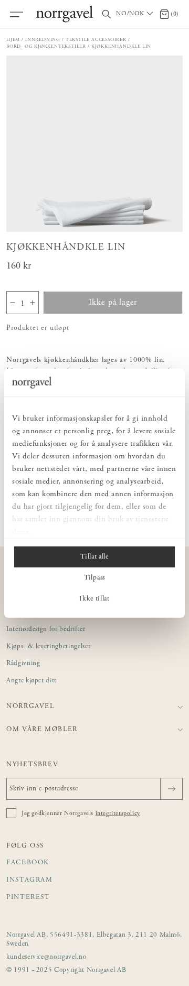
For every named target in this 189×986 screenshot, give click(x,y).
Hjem (13, 39)
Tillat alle (94, 556)
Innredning (42, 39)
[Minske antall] (12, 303)
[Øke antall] (32, 303)
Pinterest (28, 897)
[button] (94, 144)
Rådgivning (23, 663)
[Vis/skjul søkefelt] (106, 14)
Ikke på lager (113, 302)
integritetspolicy (118, 813)
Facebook (27, 863)
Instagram (29, 880)
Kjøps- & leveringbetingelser (48, 647)
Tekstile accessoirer (96, 39)
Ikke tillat (94, 598)
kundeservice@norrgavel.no (46, 957)
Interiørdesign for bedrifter (45, 629)
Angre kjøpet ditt (31, 681)
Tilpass (94, 577)
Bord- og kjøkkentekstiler (46, 46)
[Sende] (171, 789)
